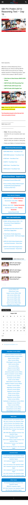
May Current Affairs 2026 (13, 299)
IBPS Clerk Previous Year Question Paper (13, 427)
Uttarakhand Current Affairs (13, 409)
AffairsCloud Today (14, 291)
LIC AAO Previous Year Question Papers (13, 455)
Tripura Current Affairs (13, 405)
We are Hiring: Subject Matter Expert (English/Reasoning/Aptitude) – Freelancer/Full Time (14, 185)
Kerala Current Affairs (13, 379)
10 (3, 325)
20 (14, 327)
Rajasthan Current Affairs (13, 397)
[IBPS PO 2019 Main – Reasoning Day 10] (5, 264)
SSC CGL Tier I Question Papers (14, 490)
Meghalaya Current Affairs (13, 387)
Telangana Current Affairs (13, 403)
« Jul (2, 335)
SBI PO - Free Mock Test (10, 162)
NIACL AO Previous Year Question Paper (13, 475)
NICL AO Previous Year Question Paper (14, 464)
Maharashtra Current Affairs (13, 381)
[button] (2, 2)
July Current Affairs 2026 (13, 295)
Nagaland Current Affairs (13, 391)
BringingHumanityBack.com (11, 344)
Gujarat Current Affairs (14, 368)
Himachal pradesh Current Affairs (13, 372)
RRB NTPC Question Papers (14, 486)
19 (10, 327)
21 (17, 327)
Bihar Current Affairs (13, 360)
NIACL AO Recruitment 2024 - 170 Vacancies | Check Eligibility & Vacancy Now (13, 223)
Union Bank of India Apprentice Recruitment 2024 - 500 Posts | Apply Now (14, 236)
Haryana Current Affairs (13, 370)
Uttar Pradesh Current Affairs (13, 407)
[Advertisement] (14, 48)
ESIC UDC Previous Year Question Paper (13, 473)
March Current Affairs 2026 (14, 303)
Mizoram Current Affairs (13, 389)
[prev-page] (2, 284)
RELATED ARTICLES (7, 259)
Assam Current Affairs (13, 358)
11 (7, 325)
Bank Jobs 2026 (14, 198)
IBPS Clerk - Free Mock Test (11, 165)
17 (3, 327)
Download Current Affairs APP (12, 180)
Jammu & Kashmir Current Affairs (13, 374)
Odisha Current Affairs (13, 393)
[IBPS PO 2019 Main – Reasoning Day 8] (5, 271)
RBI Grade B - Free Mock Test (12, 169)
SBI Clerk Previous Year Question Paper (14, 421)
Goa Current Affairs (14, 366)
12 (10, 325)
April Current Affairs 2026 (13, 301)
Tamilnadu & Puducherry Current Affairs (13, 401)
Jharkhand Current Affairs (13, 375)
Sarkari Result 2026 (13, 212)
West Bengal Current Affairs (13, 410)
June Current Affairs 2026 (13, 297)
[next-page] (5, 284)
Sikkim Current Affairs (13, 399)
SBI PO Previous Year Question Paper (13, 419)
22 (20, 327)
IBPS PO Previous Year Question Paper (14, 425)
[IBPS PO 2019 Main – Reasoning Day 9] (5, 278)
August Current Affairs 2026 (13, 293)
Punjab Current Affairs (13, 395)
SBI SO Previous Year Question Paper (13, 423)
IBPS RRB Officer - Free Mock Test (13, 151)
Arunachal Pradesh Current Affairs (13, 356)
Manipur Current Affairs (13, 385)
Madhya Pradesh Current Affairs (13, 383)
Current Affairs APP (14, 289)
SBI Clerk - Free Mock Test (11, 158)
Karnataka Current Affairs (13, 377)
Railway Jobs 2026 (13, 205)
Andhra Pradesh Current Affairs (14, 354)
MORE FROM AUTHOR (19, 259)
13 (14, 325)
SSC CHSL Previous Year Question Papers (13, 488)
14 (17, 325)
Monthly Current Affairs (13, 305)
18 (7, 327)
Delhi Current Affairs (13, 364)
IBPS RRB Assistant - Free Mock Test (14, 155)
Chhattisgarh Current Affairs (13, 362)
